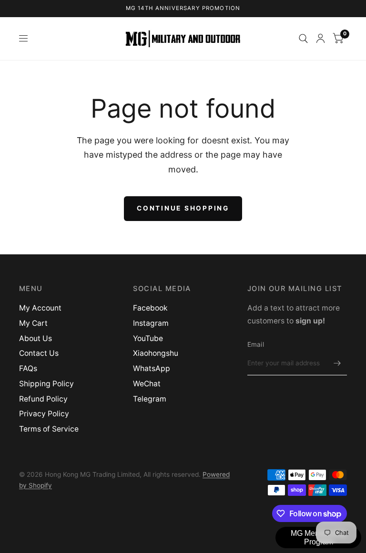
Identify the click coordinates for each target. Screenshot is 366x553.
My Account (40, 307)
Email (255, 344)
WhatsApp (151, 368)
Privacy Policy (44, 413)
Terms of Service (49, 428)
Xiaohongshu (155, 353)
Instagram (151, 323)
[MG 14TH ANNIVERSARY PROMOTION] (183, 8)
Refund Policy (43, 398)
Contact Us (39, 353)
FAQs (28, 368)
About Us (35, 338)
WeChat (147, 383)
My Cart (33, 323)
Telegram (149, 398)
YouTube (148, 338)
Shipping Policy (46, 383)
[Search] (303, 38)
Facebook (150, 307)
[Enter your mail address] (337, 363)
